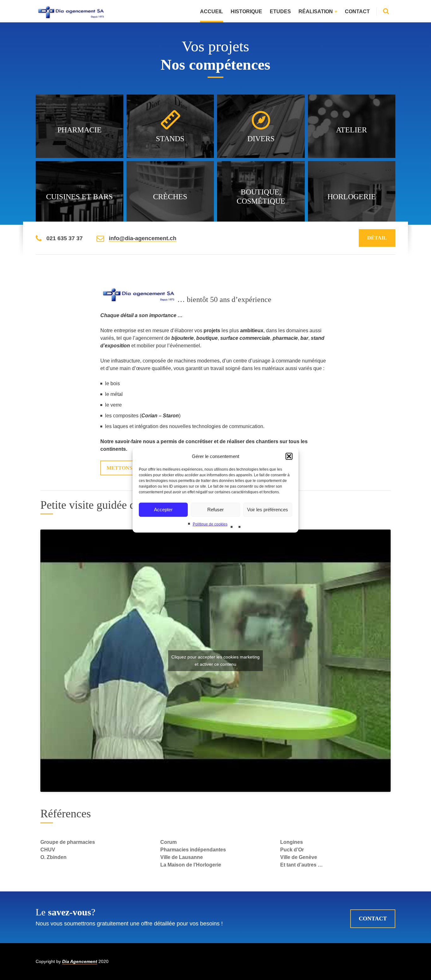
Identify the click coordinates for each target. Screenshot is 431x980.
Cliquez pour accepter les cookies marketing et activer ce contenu (215, 660)
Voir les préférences (267, 509)
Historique (246, 11)
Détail (377, 238)
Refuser (215, 509)
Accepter (163, 509)
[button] (289, 456)
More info (80, 134)
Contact (357, 11)
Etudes (280, 11)
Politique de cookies (210, 524)
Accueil (211, 11)
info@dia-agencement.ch (142, 238)
